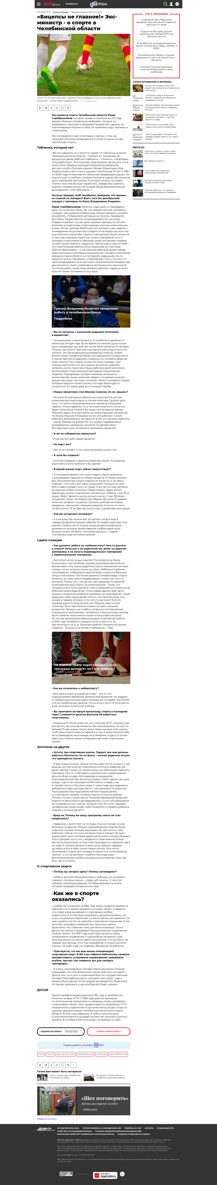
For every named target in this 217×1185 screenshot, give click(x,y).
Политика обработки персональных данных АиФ (118, 1131)
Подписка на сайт (132, 1128)
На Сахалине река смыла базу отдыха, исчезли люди (158, 181)
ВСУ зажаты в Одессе (154, 161)
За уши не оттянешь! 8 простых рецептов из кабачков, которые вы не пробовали (162, 87)
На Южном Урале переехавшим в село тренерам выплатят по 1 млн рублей (85, 667)
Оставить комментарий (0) (108, 1031)
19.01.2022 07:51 (43, 12)
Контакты (149, 1128)
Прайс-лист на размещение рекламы (74, 1131)
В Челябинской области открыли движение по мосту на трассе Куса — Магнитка (156, 57)
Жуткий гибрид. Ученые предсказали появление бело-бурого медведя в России (162, 107)
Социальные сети (165, 1128)
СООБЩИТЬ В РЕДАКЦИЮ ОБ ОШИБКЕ (134, 1134)
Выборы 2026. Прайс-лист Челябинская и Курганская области (85, 1134)
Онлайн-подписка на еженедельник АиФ (102, 1128)
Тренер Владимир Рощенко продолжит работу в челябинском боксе (86, 310)
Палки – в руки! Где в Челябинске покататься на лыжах (65, 1076)
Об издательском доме (68, 1128)
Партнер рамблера (83, 1174)
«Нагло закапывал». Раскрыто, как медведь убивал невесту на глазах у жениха (161, 136)
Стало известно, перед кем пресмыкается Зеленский (157, 172)
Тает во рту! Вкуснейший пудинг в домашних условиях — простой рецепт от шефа (161, 117)
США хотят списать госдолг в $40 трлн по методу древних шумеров (160, 152)
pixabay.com (91, 101)
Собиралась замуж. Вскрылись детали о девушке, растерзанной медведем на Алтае (160, 97)
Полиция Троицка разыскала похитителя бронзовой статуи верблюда (156, 69)
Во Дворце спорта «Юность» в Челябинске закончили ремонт (110, 1076)
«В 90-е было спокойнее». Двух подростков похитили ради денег (161, 125)
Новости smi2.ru (47, 1119)
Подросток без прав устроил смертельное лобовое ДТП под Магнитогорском (156, 34)
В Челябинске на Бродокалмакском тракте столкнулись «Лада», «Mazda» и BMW (156, 46)
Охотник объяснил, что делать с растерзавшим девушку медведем (160, 191)
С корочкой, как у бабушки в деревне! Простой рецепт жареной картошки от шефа (156, 22)
